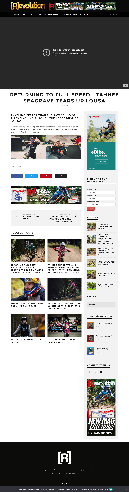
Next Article (65, 214)
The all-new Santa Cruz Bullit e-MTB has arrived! (106, 262)
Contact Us (99, 470)
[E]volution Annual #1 (66, 470)
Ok (111, 489)
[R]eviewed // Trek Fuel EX (30, 217)
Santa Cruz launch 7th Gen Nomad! (105, 226)
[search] (112, 304)
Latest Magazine (44, 470)
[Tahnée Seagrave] (28, 147)
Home (29, 470)
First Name (91, 189)
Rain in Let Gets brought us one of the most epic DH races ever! (64, 306)
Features (16, 14)
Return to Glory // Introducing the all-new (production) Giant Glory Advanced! (61, 219)
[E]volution (40, 14)
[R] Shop (84, 14)
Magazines (54, 14)
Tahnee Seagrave (16, 166)
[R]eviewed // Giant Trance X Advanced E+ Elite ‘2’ (106, 251)
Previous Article (28, 214)
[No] (127, 489)
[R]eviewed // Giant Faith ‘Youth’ (106, 285)
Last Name (91, 195)
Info (75, 14)
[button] (28, 147)
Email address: (93, 201)
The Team (66, 14)
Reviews (27, 14)
